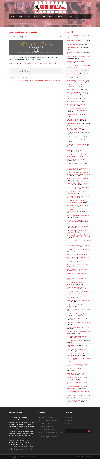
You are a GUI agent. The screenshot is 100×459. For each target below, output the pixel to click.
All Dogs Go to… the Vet (74, 70)
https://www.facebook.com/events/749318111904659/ (41, 63)
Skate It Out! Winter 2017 (75, 309)
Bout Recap (19, 37)
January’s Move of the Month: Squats (78, 327)
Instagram (70, 420)
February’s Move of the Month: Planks (79, 323)
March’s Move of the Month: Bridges (78, 300)
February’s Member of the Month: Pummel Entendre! (77, 119)
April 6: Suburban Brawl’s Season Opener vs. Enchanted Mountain (77, 109)
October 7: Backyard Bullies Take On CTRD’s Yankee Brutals (78, 220)
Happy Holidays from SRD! (75, 340)
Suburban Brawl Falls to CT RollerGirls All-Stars (75, 287)
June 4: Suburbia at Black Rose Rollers (79, 250)
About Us (20, 17)
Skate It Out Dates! (73, 345)
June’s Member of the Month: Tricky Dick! (78, 76)
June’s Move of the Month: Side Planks (79, 241)
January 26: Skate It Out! (74, 132)
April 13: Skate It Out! (73, 101)
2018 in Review (71, 137)
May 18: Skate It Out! (73, 89)
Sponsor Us (60, 17)
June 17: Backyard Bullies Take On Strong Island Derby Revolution (77, 235)
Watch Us (69, 17)
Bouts (36, 17)
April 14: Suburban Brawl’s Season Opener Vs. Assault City (77, 210)
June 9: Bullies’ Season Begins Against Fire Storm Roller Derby (78, 201)
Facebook (70, 417)
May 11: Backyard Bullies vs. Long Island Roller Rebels (77, 93)
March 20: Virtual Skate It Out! (76, 40)
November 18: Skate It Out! (75, 150)
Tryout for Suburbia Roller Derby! (77, 226)
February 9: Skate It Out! (74, 48)
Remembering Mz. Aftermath (76, 61)
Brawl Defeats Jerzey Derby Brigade (78, 178)
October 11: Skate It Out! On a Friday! (78, 65)
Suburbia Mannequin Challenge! (77, 349)
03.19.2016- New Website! (75, 382)
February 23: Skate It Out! (75, 123)
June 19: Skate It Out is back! (76, 36)
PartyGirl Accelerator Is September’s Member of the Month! (78, 359)
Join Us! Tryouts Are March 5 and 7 (78, 216)
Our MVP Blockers (72, 45)
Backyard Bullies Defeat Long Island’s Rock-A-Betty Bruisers (78, 81)
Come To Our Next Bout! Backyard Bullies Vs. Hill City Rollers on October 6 (79, 174)
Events (13, 37)
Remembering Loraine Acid (75, 52)
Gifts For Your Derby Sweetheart (77, 318)
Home (12, 17)
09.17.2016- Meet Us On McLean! (77, 369)
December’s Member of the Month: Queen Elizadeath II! (78, 145)
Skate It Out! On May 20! (74, 254)
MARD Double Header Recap (76, 274)
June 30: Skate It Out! (73, 73)
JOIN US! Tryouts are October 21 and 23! (50, 433)
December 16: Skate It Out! (75, 140)
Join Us (51, 17)
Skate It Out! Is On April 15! (75, 278)
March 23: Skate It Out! (74, 115)
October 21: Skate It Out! (75, 164)
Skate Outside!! (71, 262)
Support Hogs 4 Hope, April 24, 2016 (78, 395)
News (29, 17)
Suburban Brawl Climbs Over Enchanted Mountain (76, 97)
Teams (43, 17)
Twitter (69, 423)
